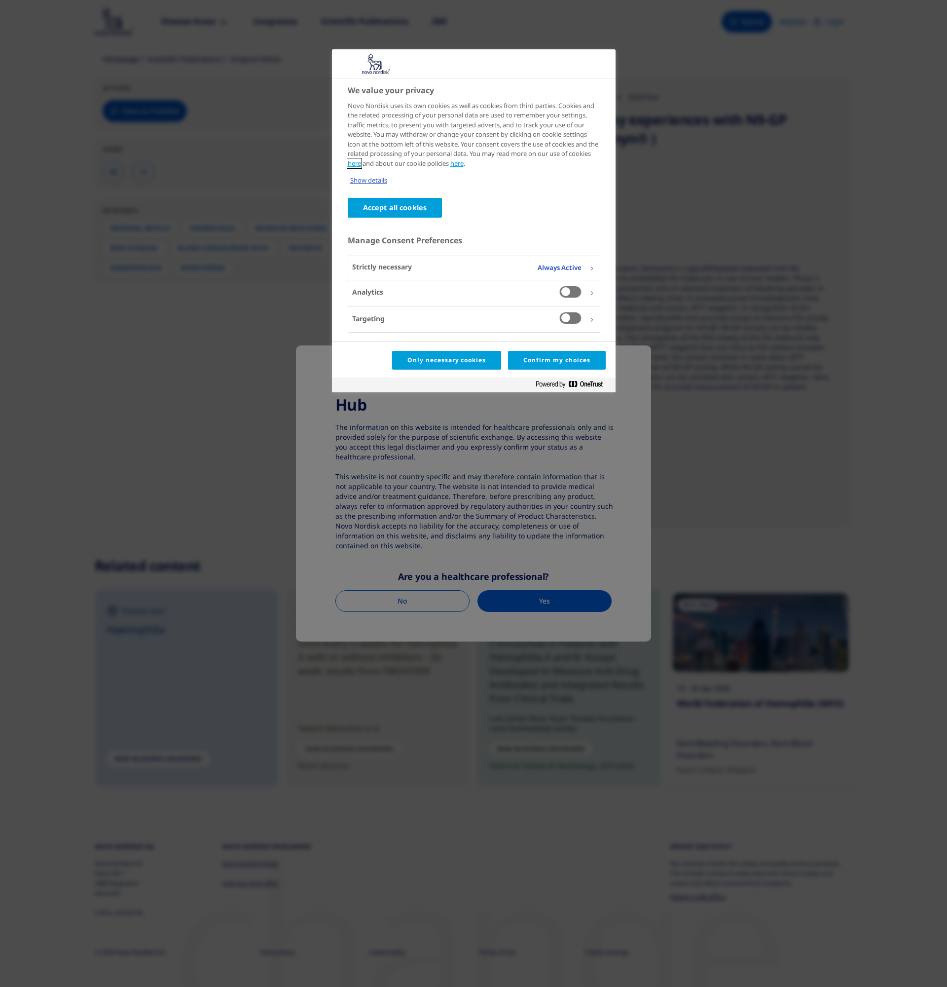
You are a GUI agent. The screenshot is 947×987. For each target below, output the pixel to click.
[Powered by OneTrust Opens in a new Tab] (573, 386)
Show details (368, 180)
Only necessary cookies (446, 360)
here (354, 163)
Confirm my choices (556, 360)
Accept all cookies (395, 207)
